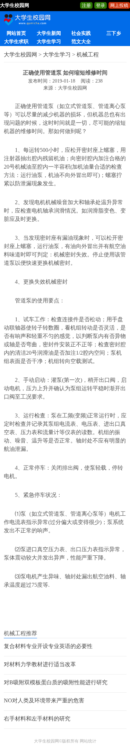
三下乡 (113, 33)
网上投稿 (119, 5)
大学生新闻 (49, 33)
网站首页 (16, 33)
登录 (100, 5)
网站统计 (88, 741)
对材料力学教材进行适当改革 (40, 664)
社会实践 (81, 33)
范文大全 (81, 41)
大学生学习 (49, 41)
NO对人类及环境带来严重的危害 (44, 700)
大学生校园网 (20, 54)
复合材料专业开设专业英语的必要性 (48, 646)
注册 (86, 5)
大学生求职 (16, 41)
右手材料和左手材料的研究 (37, 719)
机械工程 (88, 54)
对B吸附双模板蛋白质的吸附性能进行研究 (55, 682)
